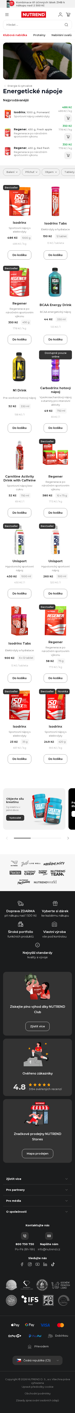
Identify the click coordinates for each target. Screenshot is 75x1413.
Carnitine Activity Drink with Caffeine (19, 478)
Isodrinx (32, 112)
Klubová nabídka (15, 35)
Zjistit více (37, 1026)
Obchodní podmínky (38, 1393)
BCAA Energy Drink (55, 305)
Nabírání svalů (62, 35)
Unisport (19, 561)
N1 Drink (19, 390)
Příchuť (29, 171)
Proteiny (39, 35)
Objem (49, 171)
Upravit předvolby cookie (37, 1386)
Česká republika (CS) (37, 1360)
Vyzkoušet (15, 817)
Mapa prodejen (37, 1153)
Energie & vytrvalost (20, 85)
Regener (33, 129)
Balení (10, 171)
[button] (68, 838)
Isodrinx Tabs (55, 223)
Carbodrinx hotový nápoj (55, 390)
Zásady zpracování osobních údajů (37, 1400)
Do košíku (19, 255)
